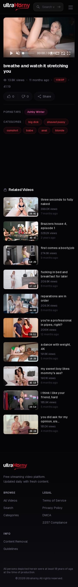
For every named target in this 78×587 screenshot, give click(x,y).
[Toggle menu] (71, 7)
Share (47, 96)
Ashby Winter (36, 112)
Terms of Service (54, 500)
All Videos (10, 500)
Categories (11, 515)
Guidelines (10, 549)
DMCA (46, 515)
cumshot (12, 130)
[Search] (59, 6)
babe (29, 130)
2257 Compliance (54, 522)
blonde (59, 130)
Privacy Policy (52, 508)
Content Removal (15, 541)
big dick (33, 122)
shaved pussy (56, 122)
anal (44, 130)
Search (8, 508)
